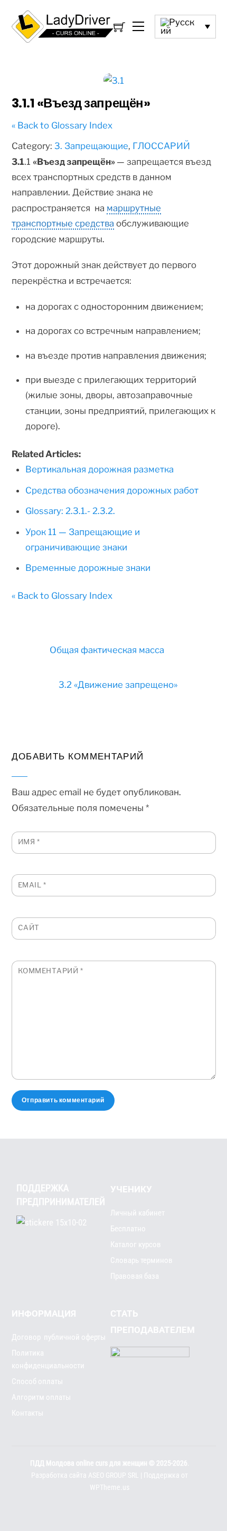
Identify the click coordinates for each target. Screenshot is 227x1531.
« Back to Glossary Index (62, 125)
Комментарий (50, 970)
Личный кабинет (137, 1213)
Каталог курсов (135, 1244)
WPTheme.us (109, 1487)
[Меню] (137, 26)
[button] (185, 27)
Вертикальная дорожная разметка (99, 469)
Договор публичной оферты (59, 1337)
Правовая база (134, 1276)
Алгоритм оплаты (41, 1397)
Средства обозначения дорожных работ (111, 490)
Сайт (29, 927)
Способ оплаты (37, 1381)
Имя (29, 841)
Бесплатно (128, 1228)
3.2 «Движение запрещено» (118, 684)
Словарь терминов (141, 1260)
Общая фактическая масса (107, 650)
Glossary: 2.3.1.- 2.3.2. (70, 511)
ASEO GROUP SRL (113, 1475)
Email (32, 885)
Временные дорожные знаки (87, 567)
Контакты (27, 1413)
